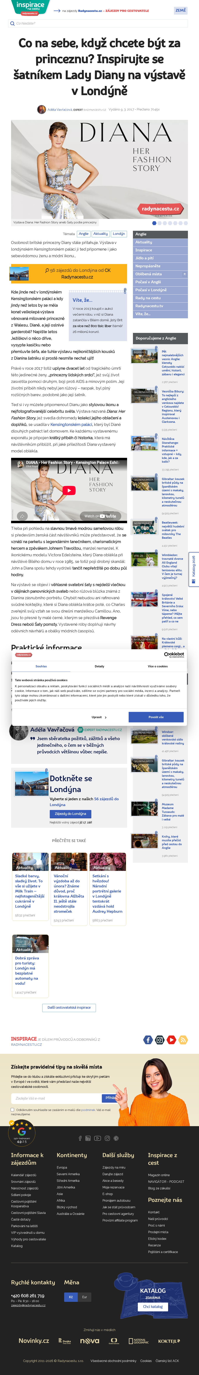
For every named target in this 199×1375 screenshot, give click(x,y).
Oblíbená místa (148, 274)
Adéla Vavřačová (60, 109)
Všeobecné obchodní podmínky (113, 1361)
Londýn (119, 234)
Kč (71, 1297)
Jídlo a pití (144, 258)
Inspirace (143, 250)
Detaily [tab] (99, 666)
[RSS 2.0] (183, 1039)
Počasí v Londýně (151, 290)
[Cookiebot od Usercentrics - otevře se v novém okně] (167, 655)
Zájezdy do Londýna (70, 814)
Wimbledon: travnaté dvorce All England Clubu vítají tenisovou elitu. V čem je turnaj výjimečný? (172, 567)
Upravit (97, 717)
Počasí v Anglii (148, 282)
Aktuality (100, 234)
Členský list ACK (167, 1361)
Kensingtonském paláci (71, 424)
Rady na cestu (148, 298)
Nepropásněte (147, 266)
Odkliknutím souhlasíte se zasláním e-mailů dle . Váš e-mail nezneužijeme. (61, 1112)
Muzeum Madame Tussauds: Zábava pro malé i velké (173, 812)
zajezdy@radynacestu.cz (28, 1305)
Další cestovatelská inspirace (69, 1007)
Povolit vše (156, 717)
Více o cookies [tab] (158, 666)
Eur (84, 1297)
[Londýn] (32, 784)
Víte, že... (142, 314)
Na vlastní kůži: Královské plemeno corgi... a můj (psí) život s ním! (173, 647)
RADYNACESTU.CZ (26, 1045)
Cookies (146, 1361)
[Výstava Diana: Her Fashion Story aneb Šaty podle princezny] (99, 169)
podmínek (88, 1110)
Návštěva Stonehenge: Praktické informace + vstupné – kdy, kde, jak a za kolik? (172, 450)
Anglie (83, 234)
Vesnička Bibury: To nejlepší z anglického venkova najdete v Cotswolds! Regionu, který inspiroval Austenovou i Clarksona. (173, 407)
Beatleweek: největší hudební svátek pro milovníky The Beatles (173, 530)
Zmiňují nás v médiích (100, 1330)
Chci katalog (153, 1307)
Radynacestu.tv (149, 306)
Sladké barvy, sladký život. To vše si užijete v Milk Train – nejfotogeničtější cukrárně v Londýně (29, 891)
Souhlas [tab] (41, 666)
